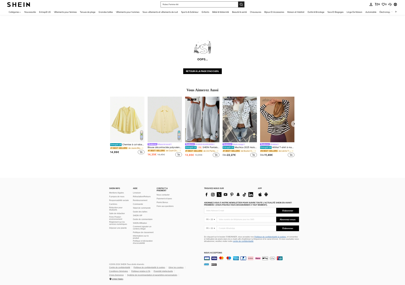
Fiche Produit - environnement (115, 218)
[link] (377, 4)
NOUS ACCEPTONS (213, 253)
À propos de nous (116, 196)
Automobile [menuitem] (370, 12)
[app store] (260, 196)
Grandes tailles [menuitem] (106, 12)
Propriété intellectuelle (163, 271)
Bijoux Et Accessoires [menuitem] (274, 12)
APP (260, 188)
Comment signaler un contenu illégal (142, 227)
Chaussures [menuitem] (255, 12)
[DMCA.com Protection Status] (214, 264)
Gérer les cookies (176, 267)
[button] (390, 4)
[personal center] (371, 4)
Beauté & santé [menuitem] (239, 12)
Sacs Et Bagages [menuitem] (335, 12)
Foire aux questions (165, 206)
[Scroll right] (396, 12)
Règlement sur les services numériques (118, 223)
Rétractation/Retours (142, 196)
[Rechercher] (241, 4)
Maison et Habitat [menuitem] (295, 12)
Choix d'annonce (116, 275)
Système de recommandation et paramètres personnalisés (152, 275)
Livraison (137, 193)
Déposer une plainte (118, 228)
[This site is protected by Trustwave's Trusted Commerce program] (206, 264)
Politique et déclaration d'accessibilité (143, 242)
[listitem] (127, 127)
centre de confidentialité (243, 241)
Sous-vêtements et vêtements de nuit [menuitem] (160, 12)
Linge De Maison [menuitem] (354, 12)
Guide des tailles (140, 212)
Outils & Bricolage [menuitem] (316, 12)
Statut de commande (142, 208)
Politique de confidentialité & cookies (270, 237)
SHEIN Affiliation (140, 223)
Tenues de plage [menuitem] (87, 12)
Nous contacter (163, 195)
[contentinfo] (251, 258)
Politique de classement (143, 232)
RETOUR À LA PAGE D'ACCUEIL (202, 71)
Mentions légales (116, 193)
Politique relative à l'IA (140, 271)
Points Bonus (162, 202)
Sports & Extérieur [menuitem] (190, 12)
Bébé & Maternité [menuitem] (220, 12)
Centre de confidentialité (119, 267)
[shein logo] (18, 4)
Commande (138, 204)
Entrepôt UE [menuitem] (45, 12)
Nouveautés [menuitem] (30, 12)
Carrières (113, 204)
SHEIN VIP (137, 215)
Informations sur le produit (141, 237)
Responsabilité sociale (119, 200)
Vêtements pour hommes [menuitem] (127, 12)
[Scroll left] (392, 12)
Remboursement (140, 200)
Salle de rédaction (117, 213)
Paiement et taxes (164, 199)
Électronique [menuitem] (385, 12)
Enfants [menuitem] (205, 12)
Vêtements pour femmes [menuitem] (65, 12)
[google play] (266, 196)
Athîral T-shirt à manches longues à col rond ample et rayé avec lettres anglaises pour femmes (277, 147)
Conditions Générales (118, 271)
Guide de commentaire (143, 219)
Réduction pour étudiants (115, 209)
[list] (229, 194)
